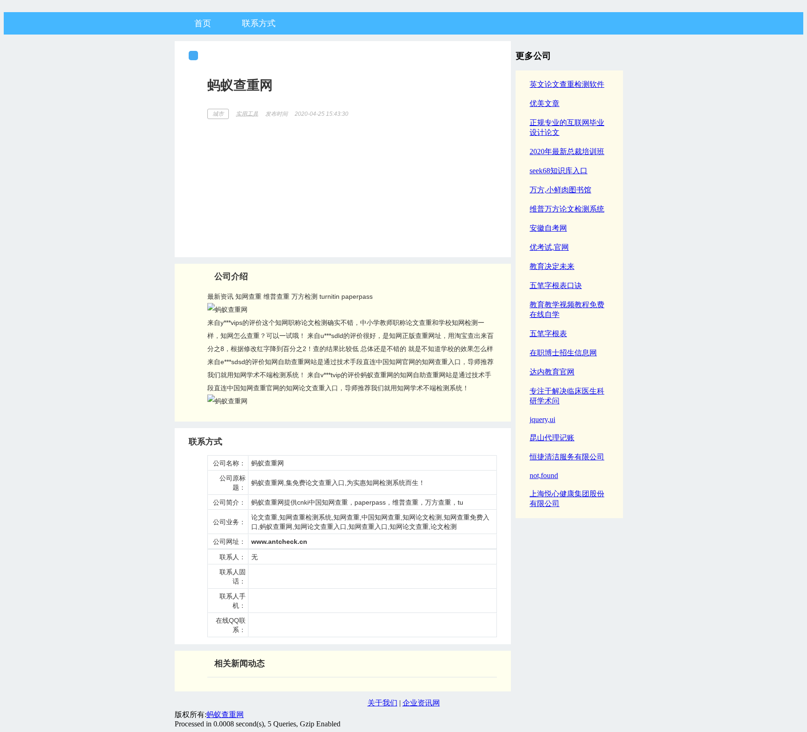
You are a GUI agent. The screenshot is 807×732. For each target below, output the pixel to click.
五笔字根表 (548, 334)
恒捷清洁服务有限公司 (567, 457)
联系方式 (259, 23)
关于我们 (382, 703)
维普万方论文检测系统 (567, 209)
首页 (202, 23)
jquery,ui (542, 419)
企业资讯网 (421, 703)
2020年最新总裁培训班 (567, 151)
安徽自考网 (548, 228)
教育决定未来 (552, 266)
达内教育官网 (552, 372)
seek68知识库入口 (559, 171)
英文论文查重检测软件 (567, 84)
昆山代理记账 (552, 438)
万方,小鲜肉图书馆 (560, 190)
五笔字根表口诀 (556, 285)
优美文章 (544, 103)
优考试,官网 (549, 247)
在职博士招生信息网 (563, 353)
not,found (544, 475)
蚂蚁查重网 (225, 714)
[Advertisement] (352, 185)
